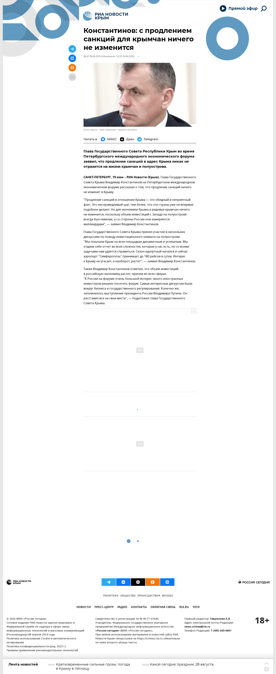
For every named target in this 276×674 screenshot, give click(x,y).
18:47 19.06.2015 (92, 56)
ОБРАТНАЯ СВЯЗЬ (163, 607)
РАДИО (122, 607)
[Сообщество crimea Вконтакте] (123, 582)
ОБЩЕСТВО (128, 596)
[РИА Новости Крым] (105, 16)
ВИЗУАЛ (167, 596)
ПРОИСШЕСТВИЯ (148, 596)
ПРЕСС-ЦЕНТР (104, 607)
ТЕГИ (196, 607)
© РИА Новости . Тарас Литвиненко (100, 129)
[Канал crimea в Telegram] (109, 582)
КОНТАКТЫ (139, 607)
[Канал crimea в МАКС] (167, 582)
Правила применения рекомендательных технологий (42, 650)
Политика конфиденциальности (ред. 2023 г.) (36, 646)
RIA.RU (184, 607)
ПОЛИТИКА (110, 596)
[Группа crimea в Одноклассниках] (153, 582)
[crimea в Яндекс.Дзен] (138, 582)
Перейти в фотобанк (127, 129)
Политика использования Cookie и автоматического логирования (41, 641)
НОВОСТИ (83, 607)
